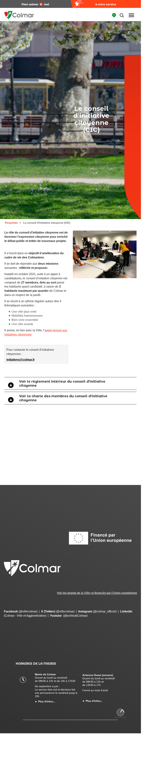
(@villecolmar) (20, 611)
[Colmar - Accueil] (19, 12)
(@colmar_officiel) (97, 611)
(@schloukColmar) (69, 615)
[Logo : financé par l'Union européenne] (102, 538)
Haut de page (120, 717)
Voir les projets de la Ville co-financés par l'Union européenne (97, 592)
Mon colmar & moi (35, 4)
